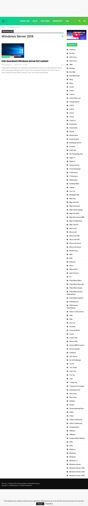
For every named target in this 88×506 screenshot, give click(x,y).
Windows (72, 453)
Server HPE (73, 341)
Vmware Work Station (77, 438)
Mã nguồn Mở (74, 195)
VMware (72, 431)
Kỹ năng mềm (74, 184)
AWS (71, 64)
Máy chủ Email (74, 206)
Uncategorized (74, 390)
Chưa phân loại (75, 98)
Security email (74, 330)
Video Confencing (75, 420)
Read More (49, 504)
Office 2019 (73, 269)
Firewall (72, 146)
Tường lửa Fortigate (76, 386)
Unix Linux (73, 394)
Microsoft (73, 228)
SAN (70, 315)
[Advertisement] (44, 8)
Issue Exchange (74, 169)
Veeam (71, 405)
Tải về (71, 364)
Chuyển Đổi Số (74, 102)
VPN (71, 442)
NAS (70, 254)
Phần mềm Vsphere (76, 298)
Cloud (71, 113)
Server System (74, 349)
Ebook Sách (73, 135)
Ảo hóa (72, 53)
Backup (72, 68)
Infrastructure (74, 165)
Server (71, 334)
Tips (71, 379)
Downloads (73, 128)
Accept (40, 504)
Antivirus (72, 50)
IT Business (73, 172)
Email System (74, 139)
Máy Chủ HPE (74, 213)
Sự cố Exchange (75, 360)
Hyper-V (72, 158)
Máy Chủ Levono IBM (76, 217)
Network (72, 262)
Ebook (71, 131)
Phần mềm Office (75, 280)
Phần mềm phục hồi (76, 284)
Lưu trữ (72, 191)
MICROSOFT (58, 21)
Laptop (71, 187)
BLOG (35, 21)
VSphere (72, 449)
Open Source (74, 273)
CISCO (71, 105)
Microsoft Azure (75, 243)
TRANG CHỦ (24, 21)
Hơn (67, 21)
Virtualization (74, 427)
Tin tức (72, 375)
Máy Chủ (72, 198)
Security (72, 326)
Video (71, 412)
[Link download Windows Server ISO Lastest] (13, 50)
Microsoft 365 (74, 236)
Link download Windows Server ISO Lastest (25, 61)
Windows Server (75, 464)
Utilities (72, 401)
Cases (71, 87)
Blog (71, 79)
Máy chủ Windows (75, 221)
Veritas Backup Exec (76, 408)
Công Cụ (72, 120)
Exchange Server (75, 143)
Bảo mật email (74, 76)
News (71, 266)
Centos (72, 94)
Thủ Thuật (73, 367)
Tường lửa (73, 382)
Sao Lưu (72, 323)
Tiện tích (73, 371)
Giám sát (72, 150)
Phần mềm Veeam (76, 288)
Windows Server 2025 (77, 475)
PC (70, 277)
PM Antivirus (74, 302)
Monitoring (73, 251)
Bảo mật (72, 72)
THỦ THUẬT (45, 21)
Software (72, 353)
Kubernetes (73, 180)
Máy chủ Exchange (76, 210)
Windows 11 (73, 460)
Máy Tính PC (73, 225)
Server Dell (73, 338)
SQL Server (73, 356)
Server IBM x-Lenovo (76, 345)
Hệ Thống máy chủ (76, 154)
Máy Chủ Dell (74, 202)
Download (5, 56)
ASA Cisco (73, 57)
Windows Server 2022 (77, 468)
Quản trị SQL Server (76, 312)
